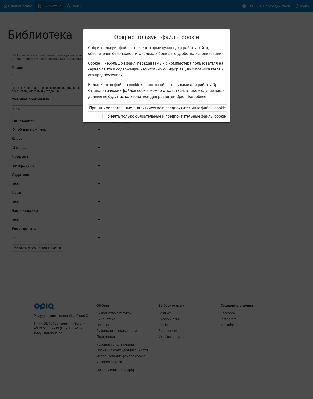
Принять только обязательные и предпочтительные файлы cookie (165, 116)
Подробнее (196, 96)
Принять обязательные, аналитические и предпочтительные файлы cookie (157, 108)
